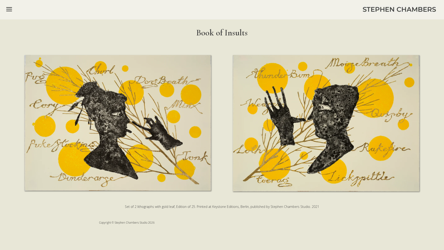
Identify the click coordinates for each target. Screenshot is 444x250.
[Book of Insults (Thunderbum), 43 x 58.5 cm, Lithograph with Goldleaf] (326, 190)
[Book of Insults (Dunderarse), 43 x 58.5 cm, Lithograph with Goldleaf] (118, 189)
